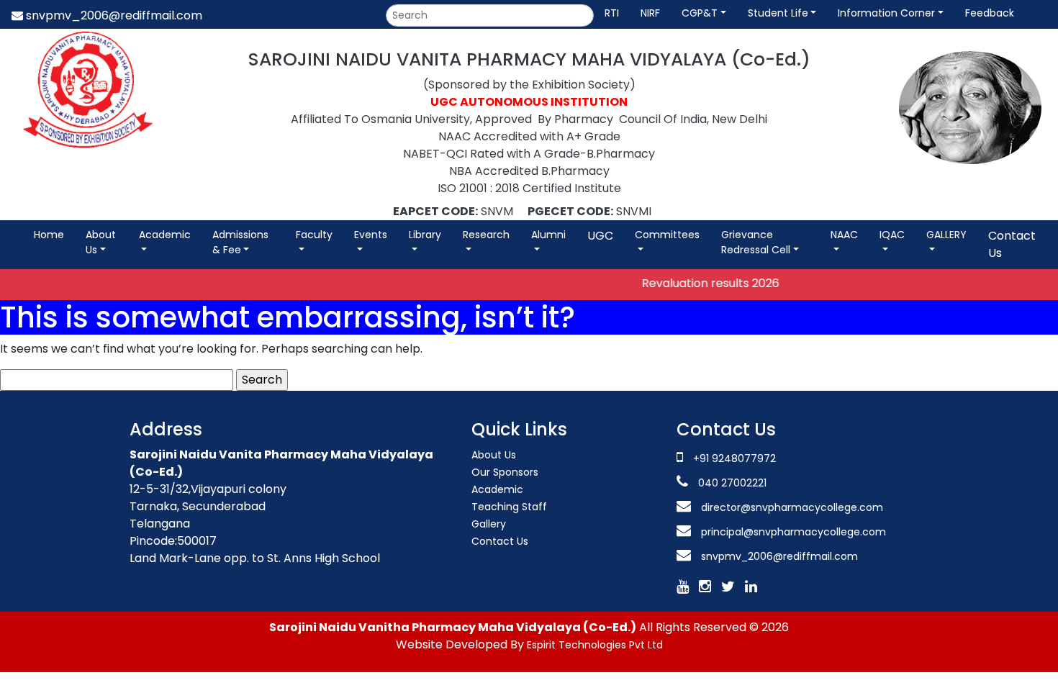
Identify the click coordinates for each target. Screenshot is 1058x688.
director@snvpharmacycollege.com (792, 507)
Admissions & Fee (240, 242)
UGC (600, 235)
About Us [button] (101, 242)
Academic (165, 234)
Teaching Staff (509, 506)
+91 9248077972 (734, 458)
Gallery (488, 524)
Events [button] (370, 234)
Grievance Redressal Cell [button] (755, 242)
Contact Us (1012, 244)
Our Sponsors (504, 472)
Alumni (548, 234)
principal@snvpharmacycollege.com (792, 532)
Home (49, 234)
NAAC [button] (844, 234)
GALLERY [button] (946, 234)
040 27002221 (731, 483)
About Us (493, 455)
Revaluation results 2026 (699, 283)
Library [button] (425, 234)
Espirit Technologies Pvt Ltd (595, 645)
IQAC (892, 234)
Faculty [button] (314, 234)
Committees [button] (667, 234)
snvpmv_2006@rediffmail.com (112, 15)
